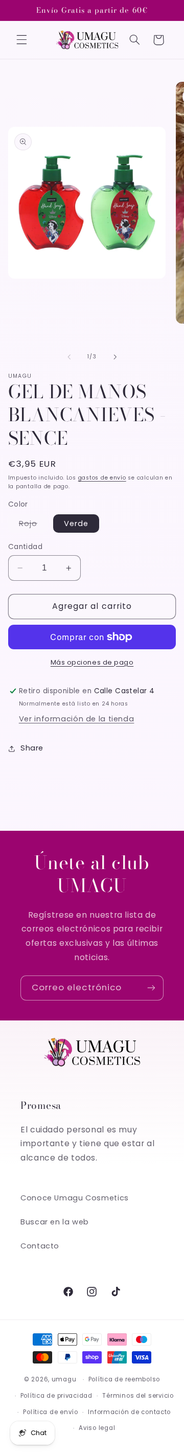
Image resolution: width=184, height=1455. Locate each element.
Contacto (39, 1246)
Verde (76, 523)
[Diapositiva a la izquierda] (69, 357)
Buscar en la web (54, 1222)
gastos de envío (102, 478)
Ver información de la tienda (76, 719)
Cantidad (25, 547)
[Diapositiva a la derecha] (115, 357)
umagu (64, 1379)
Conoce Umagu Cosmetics (74, 1198)
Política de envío (50, 1412)
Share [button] (31, 748)
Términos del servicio (137, 1396)
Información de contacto (129, 1412)
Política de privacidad (56, 1396)
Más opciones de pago (92, 662)
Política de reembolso (124, 1379)
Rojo (33, 525)
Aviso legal (97, 1428)
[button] (21, 40)
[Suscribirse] (151, 988)
